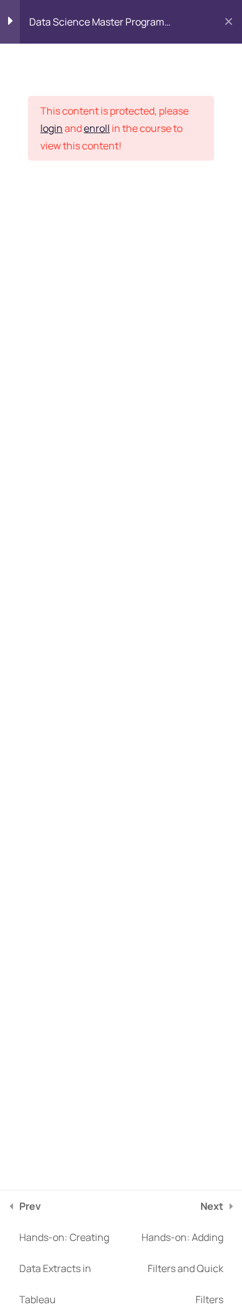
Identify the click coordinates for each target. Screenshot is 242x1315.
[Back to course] (228, 22)
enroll (97, 128)
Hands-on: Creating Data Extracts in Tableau (64, 1252)
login (51, 128)
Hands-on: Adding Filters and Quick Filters (182, 1252)
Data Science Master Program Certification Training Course (96, 25)
